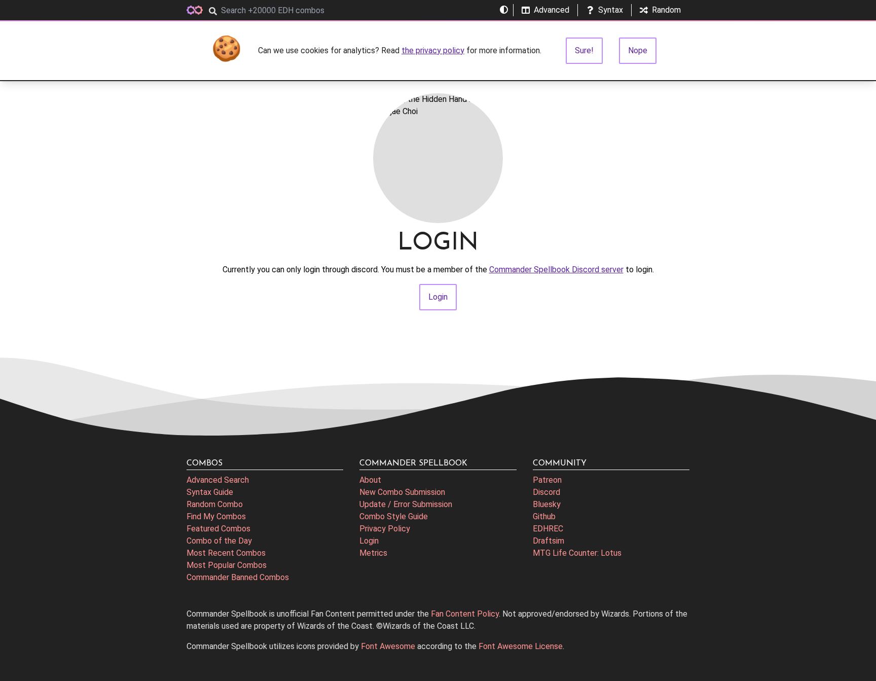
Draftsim (548, 541)
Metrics (373, 553)
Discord (546, 492)
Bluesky (547, 504)
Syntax (610, 10)
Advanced (551, 10)
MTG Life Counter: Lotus (577, 553)
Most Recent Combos (226, 553)
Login (369, 541)
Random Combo (215, 504)
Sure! (584, 50)
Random (666, 10)
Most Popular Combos (227, 565)
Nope (637, 50)
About (370, 480)
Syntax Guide (210, 492)
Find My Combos (216, 516)
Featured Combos (218, 528)
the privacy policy (433, 50)
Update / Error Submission (405, 504)
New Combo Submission (402, 492)
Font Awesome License (521, 646)
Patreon (547, 480)
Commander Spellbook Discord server (556, 269)
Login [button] (438, 297)
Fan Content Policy (465, 614)
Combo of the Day (219, 541)
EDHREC (548, 528)
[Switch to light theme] (504, 10)
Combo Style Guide (393, 516)
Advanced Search (218, 480)
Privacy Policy (384, 528)
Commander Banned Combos (238, 577)
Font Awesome (388, 646)
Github (544, 516)
